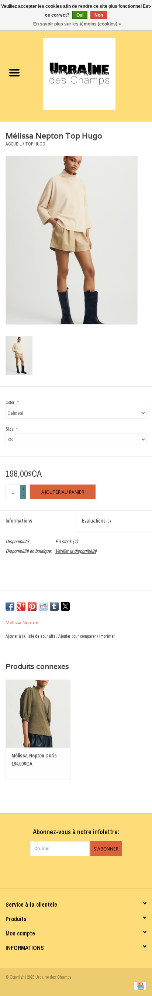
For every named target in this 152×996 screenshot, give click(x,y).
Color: (12, 402)
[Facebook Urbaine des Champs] (70, 871)
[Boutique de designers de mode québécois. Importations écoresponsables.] (90, 73)
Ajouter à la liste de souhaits (31, 636)
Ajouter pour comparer (77, 636)
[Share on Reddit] (43, 606)
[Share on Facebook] (10, 606)
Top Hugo (35, 144)
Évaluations (96, 520)
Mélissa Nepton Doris (34, 755)
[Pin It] (32, 606)
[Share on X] (65, 606)
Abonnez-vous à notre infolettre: (76, 832)
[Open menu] (14, 72)
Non (98, 15)
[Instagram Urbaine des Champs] (83, 871)
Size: (11, 429)
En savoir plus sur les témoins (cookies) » (77, 24)
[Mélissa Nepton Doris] (38, 713)
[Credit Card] (138, 986)
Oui (79, 15)
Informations (19, 520)
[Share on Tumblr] (54, 606)
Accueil (14, 144)
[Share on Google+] (21, 606)
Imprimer (107, 636)
